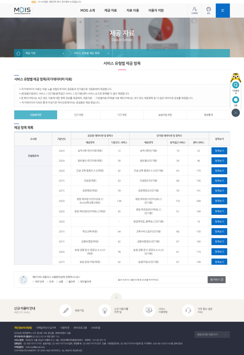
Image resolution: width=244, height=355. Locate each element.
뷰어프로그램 (80, 327)
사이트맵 (95, 327)
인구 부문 (78, 114)
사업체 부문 (35, 114)
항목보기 (219, 150)
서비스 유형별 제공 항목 (86, 53)
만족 (51, 281)
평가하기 (215, 279)
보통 (61, 281)
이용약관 (64, 327)
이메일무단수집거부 (46, 327)
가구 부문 (122, 114)
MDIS (30, 10)
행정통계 (208, 114)
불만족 (71, 281)
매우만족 (39, 281)
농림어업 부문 (165, 114)
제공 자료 (30, 53)
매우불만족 (85, 281)
